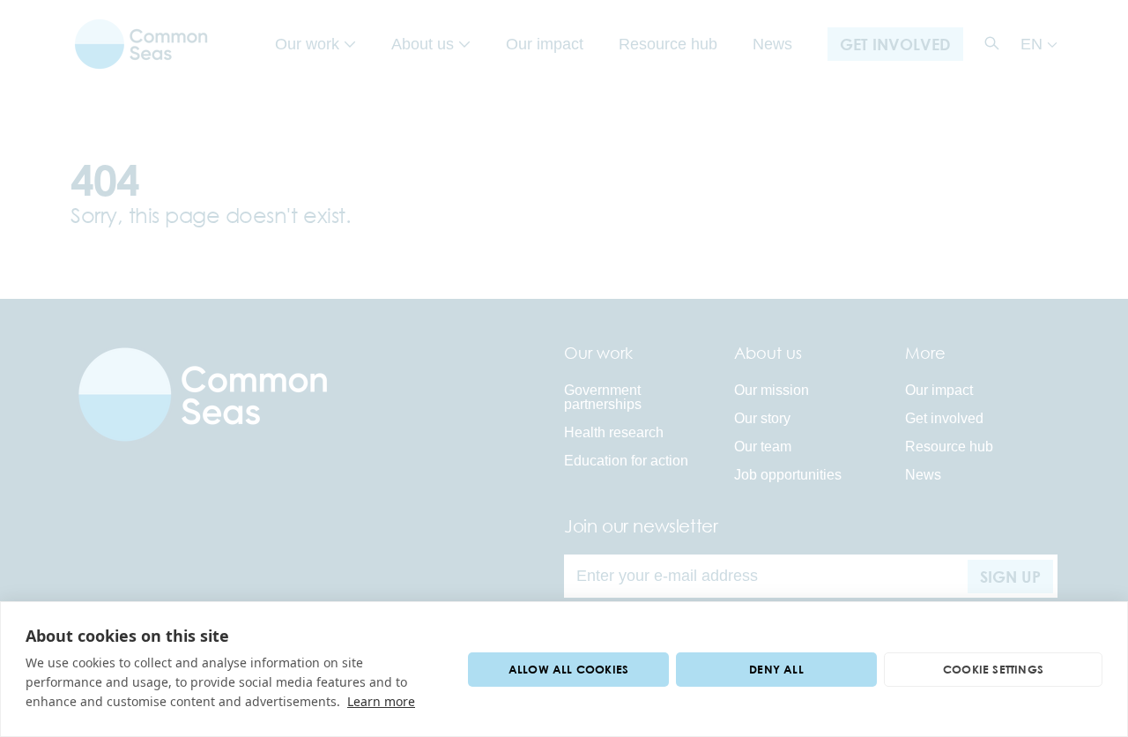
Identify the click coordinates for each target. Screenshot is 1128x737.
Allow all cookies (568, 669)
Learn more (381, 701)
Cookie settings (993, 669)
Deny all (776, 669)
